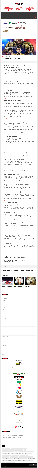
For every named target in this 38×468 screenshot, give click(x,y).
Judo (4, 316)
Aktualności (5, 298)
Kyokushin (4, 329)
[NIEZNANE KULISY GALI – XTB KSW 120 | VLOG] (30, 281)
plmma (26, 458)
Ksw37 (27, 455)
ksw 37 (24, 455)
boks (16, 448)
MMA (3, 56)
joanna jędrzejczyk (14, 453)
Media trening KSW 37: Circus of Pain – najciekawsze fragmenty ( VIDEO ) (16, 257)
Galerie (4, 307)
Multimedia (20, 15)
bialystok (13, 448)
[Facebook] (35, 1)
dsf (26, 448)
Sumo (4, 338)
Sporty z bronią (5, 336)
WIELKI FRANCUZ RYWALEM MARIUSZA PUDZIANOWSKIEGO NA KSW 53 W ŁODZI (17, 260)
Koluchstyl (5, 327)
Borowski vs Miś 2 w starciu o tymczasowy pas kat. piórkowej (7, 286)
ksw (20, 455)
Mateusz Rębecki (5, 458)
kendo (23, 453)
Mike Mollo (11, 458)
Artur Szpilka (7, 448)
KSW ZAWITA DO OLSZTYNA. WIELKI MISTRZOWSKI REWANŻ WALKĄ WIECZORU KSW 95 (27, 270)
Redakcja (11, 56)
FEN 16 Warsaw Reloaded (7, 451)
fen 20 (13, 451)
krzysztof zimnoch (15, 455)
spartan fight (28, 460)
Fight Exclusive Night (6, 453)
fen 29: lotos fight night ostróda (23, 451)
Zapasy (4, 354)
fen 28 (16, 451)
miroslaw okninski (17, 458)
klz (25, 453)
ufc (32, 460)
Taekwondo (5, 343)
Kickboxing (4, 325)
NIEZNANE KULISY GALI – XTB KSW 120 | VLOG (29, 286)
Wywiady (4, 352)
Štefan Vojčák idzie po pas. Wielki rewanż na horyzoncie (18, 286)
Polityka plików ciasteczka (23, 466)
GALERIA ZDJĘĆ (6, 79)
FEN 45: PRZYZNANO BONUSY (9, 261)
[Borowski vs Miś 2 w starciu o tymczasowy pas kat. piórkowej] (7, 281)
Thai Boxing (5, 345)
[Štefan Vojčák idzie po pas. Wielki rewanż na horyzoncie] (19, 281)
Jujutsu (4, 318)
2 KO (3, 448)
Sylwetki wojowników (6, 15)
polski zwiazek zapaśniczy (7, 460)
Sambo (4, 334)
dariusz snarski (21, 448)
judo (20, 453)
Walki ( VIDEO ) (5, 347)
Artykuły (14, 15)
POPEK (24, 460)
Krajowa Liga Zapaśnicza (7, 455)
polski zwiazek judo (31, 458)
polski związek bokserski (17, 460)
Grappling (4, 309)
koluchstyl (30, 453)
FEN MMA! (32, 451)
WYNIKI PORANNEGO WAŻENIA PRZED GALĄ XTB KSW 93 (10, 270)
